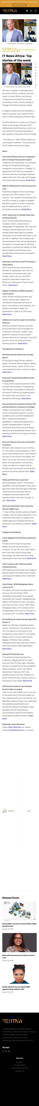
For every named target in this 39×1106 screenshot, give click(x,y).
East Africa (8, 50)
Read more (29, 614)
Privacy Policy (19, 1065)
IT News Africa (8, 1029)
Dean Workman (14, 727)
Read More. (7, 372)
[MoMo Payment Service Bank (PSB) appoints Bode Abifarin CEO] (19, 974)
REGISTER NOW (19, 5)
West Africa (15, 51)
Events (19, 1062)
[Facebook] (3, 1051)
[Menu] (36, 11)
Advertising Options (19, 1068)
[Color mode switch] (27, 11)
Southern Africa (28, 50)
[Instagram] (9, 1051)
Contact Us (19, 1071)
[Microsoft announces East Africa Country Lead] (19, 942)
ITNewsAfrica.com (16, 730)
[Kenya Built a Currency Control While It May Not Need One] (19, 911)
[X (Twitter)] (6, 1051)
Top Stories (6, 51)
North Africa (17, 50)
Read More (30, 180)
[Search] (31, 11)
